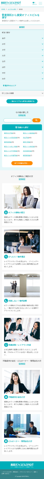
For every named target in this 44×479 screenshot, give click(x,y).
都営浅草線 (7, 142)
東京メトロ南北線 (28, 146)
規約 (35, 472)
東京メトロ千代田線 (10, 151)
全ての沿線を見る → (22, 163)
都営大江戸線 (8, 133)
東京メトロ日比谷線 (10, 137)
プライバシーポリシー (26, 472)
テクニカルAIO (7, 472)
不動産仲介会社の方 (22, 389)
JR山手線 (26, 137)
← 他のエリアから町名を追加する (22, 101)
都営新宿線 (26, 155)
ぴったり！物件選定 (22, 249)
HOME (3, 9)
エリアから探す (12, 9)
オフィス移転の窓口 (22, 204)
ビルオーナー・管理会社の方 (22, 433)
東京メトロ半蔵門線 (10, 155)
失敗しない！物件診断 (22, 293)
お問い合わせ (5, 473)
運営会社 (15, 472)
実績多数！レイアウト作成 (22, 337)
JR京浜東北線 (27, 151)
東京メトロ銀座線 (28, 133)
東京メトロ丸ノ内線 (10, 146)
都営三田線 (26, 142)
